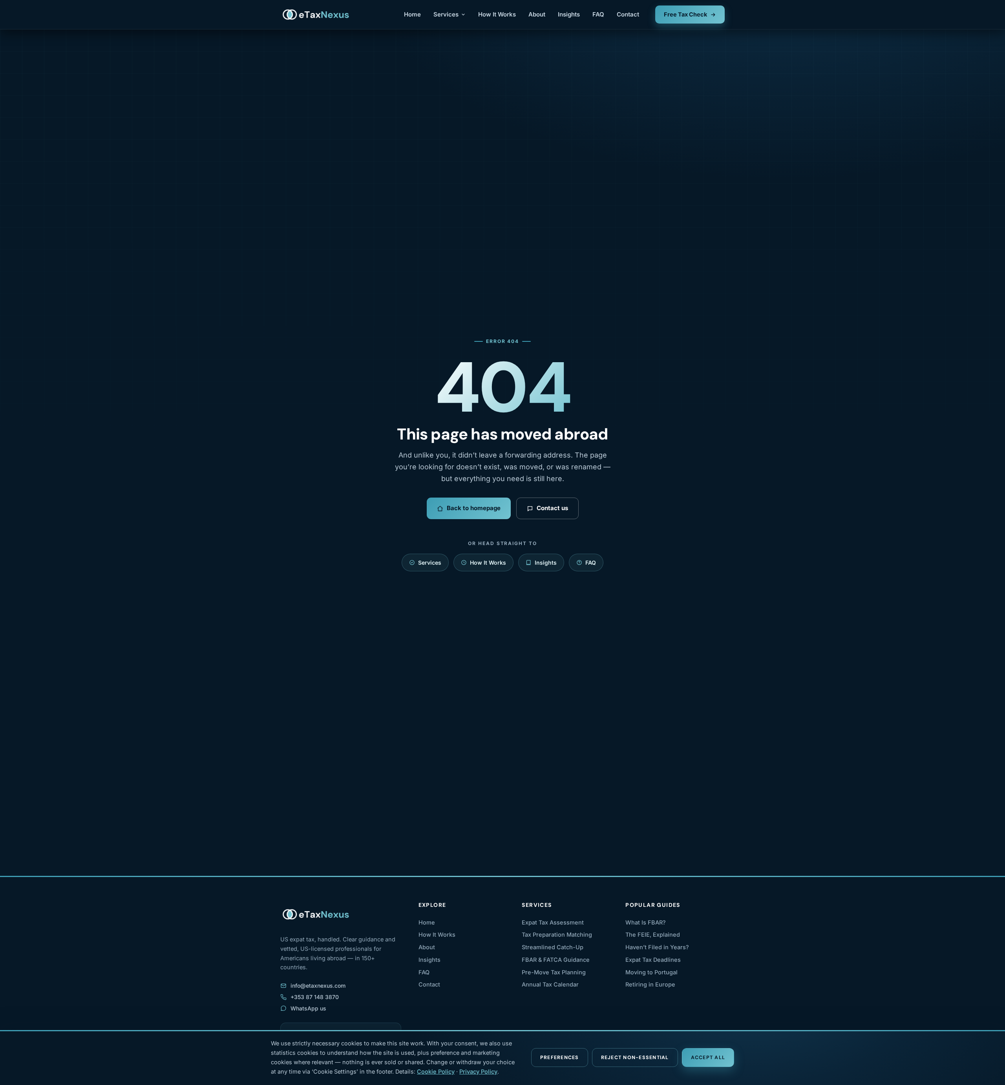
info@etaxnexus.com (318, 985)
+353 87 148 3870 (315, 997)
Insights (569, 14)
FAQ (598, 14)
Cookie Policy (436, 1071)
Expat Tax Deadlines (653, 959)
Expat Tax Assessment (553, 922)
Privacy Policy (478, 1071)
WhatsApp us (308, 1008)
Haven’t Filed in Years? (657, 947)
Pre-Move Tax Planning (554, 972)
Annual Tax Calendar (550, 984)
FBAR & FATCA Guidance (556, 959)
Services (446, 14)
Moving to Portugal (651, 972)
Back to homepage (474, 508)
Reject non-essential (635, 1057)
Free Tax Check (685, 14)
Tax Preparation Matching (557, 934)
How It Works (497, 14)
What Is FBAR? (645, 922)
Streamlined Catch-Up (552, 947)
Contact (628, 14)
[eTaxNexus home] (316, 14)
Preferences (559, 1057)
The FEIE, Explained (652, 934)
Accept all (708, 1057)
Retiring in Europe (650, 984)
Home (412, 14)
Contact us (552, 508)
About (536, 14)
